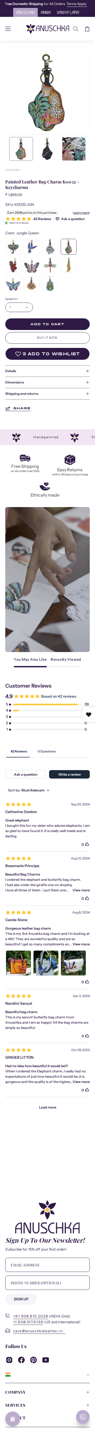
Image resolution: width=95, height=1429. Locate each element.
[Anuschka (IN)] (47, 28)
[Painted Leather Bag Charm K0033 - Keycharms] (32, 283)
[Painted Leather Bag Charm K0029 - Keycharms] (69, 265)
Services (15, 1405)
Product (15, 1417)
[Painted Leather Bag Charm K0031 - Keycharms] (32, 247)
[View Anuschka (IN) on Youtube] (46, 1360)
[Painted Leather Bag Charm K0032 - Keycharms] (21, 149)
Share (22, 408)
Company (15, 1392)
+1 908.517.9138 (28, 1322)
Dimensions (14, 382)
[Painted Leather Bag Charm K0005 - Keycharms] (32, 265)
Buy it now (47, 338)
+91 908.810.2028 (30, 1316)
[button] (75, 28)
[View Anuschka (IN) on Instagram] (9, 1360)
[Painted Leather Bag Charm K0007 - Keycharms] (13, 283)
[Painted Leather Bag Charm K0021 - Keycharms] (50, 265)
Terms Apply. (17, 4)
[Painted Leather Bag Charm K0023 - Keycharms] (50, 247)
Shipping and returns (21, 394)
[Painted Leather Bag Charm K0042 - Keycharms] (50, 283)
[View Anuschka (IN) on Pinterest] (33, 1360)
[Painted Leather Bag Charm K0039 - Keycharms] (13, 247)
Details (10, 371)
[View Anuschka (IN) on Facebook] (21, 1360)
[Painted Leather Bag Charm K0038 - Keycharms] (13, 265)
